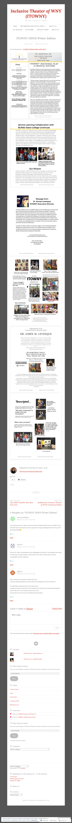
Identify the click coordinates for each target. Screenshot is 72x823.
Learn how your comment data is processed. (46, 633)
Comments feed (14, 701)
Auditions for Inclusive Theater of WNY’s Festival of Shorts (49, 503)
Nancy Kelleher (23, 517)
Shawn (19, 571)
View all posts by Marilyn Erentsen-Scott (30, 471)
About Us (52, 26)
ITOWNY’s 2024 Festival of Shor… (26, 717)
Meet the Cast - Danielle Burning (33, 659)
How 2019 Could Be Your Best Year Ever (21, 503)
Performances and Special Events (32, 26)
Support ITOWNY (43, 29)
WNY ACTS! (55, 29)
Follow (14, 678)
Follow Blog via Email (20, 666)
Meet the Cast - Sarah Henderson (33, 653)
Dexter (19, 544)
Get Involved (17, 29)
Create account (14, 689)
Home (15, 26)
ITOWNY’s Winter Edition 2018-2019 (34, 49)
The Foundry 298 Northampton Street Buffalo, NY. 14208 (17, 778)
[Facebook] (36, 643)
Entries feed (13, 697)
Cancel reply (57, 608)
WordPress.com (14, 705)
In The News (29, 29)
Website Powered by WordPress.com (36, 800)
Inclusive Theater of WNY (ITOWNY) (36, 13)
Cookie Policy (34, 820)
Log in (11, 693)
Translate (22, 768)
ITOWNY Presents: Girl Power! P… (27, 714)
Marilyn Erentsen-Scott (41, 44)
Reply (11, 537)
